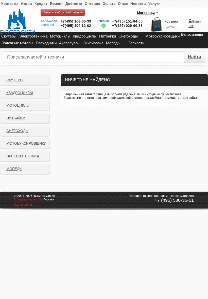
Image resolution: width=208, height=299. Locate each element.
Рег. (191, 26)
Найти (194, 56)
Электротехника (33, 36)
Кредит (40, 4)
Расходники (46, 43)
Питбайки (107, 36)
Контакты (9, 4)
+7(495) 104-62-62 (76, 26)
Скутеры (8, 36)
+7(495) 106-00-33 (76, 21)
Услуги (154, 4)
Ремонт (56, 4)
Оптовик (92, 4)
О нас (123, 4)
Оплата (108, 4)
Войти (196, 21)
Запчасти (136, 43)
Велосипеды (192, 34)
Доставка (73, 4)
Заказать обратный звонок (62, 12)
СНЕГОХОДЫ (17, 131)
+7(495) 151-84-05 (127, 21)
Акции (26, 4)
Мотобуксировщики (162, 36)
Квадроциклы (85, 36)
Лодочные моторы (17, 43)
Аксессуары (69, 43)
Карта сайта (23, 205)
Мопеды (113, 43)
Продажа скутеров (27, 199)
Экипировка (93, 43)
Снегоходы (128, 36)
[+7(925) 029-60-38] (102, 26)
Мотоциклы (60, 36)
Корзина (171, 21)
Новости (138, 4)
